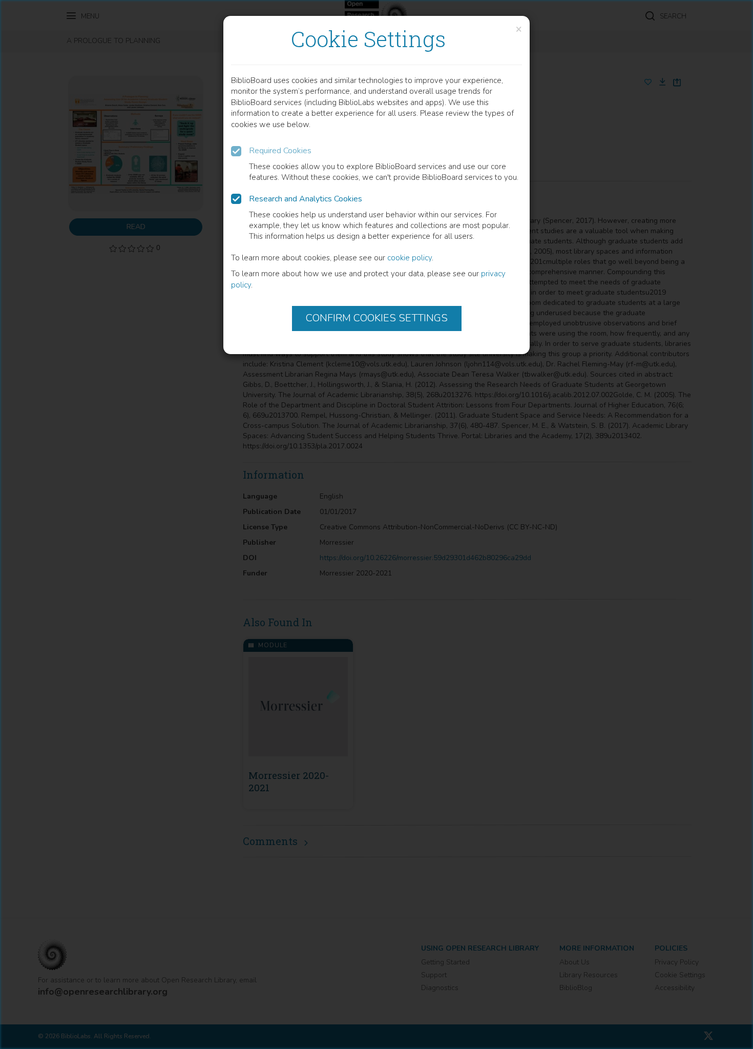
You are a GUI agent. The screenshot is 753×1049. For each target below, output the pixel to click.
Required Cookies (280, 150)
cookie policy (409, 258)
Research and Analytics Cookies (305, 198)
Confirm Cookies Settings (377, 318)
